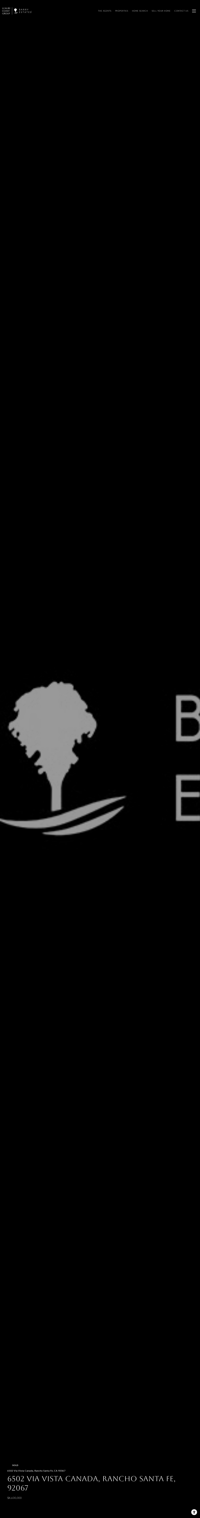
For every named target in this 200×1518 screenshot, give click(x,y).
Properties (121, 11)
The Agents (104, 11)
